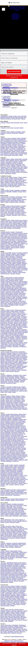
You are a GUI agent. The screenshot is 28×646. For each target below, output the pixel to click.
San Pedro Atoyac (4, 450)
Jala (4, 389)
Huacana (7, 358)
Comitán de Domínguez (5, 144)
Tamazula (8, 215)
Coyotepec (2, 319)
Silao (5, 228)
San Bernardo (11, 212)
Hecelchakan (15, 133)
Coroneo (20, 221)
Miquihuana (21, 554)
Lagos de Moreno (16, 291)
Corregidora (6, 491)
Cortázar (25, 221)
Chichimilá (17, 612)
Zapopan (6, 304)
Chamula (10, 143)
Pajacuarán (20, 364)
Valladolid (10, 621)
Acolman (8, 310)
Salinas (2, 510)
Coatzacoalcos (8, 592)
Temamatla (17, 336)
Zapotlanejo (7, 306)
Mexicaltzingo (8, 327)
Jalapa (20, 544)
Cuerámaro (2, 222)
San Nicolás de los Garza (18, 407)
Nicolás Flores (3, 265)
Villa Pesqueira (3, 539)
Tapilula (16, 153)
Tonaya (23, 301)
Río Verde (24, 509)
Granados (2, 531)
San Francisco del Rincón (6, 226)
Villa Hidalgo (15, 515)
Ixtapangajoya (21, 147)
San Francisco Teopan (12, 437)
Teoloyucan (6, 338)
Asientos (10, 116)
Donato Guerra (23, 319)
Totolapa (21, 153)
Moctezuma (14, 509)
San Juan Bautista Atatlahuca (18, 442)
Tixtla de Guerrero (15, 247)
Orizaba (18, 599)
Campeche (12, 131)
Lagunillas (15, 508)
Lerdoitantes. (18, 208)
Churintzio (18, 355)
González (7, 553)
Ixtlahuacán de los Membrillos (10, 289)
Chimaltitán (24, 282)
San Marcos (18, 297)
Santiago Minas (9, 459)
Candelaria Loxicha (16, 418)
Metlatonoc (20, 245)
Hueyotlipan (15, 566)
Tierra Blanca (23, 603)
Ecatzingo (7, 320)
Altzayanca (3, 562)
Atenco (18, 312)
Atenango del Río (13, 234)
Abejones (3, 414)
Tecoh (5, 620)
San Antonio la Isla (23, 331)
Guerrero (9, 167)
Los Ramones (8, 405)
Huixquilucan (3, 321)
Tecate (21, 122)
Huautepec (2, 426)
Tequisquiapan (16, 495)
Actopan (14, 252)
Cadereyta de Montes (21, 489)
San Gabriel (8, 295)
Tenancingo (18, 337)
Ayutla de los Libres (22, 236)
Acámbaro (7, 220)
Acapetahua (13, 138)
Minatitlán (14, 191)
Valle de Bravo (4, 344)
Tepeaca (25, 483)
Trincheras (17, 538)
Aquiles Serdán (18, 159)
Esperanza (2, 470)
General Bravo (17, 400)
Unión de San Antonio (14, 302)
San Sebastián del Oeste (21, 298)
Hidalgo (20, 180)
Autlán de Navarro (23, 281)
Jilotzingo (2, 324)
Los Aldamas (22, 403)
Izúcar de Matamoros (13, 475)
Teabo (1, 620)
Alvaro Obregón (4, 196)
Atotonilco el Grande (20, 255)
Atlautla (19, 314)
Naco (20, 532)
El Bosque (14, 144)
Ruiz (18, 389)
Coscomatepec (21, 592)
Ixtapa (15, 147)
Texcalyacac (15, 340)
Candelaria (18, 131)
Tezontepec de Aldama (17, 271)
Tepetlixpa (18, 338)
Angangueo (3, 353)
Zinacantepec (16, 346)
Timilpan (15, 341)
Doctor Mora (9, 222)
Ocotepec (11, 150)
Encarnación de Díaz (19, 285)
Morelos (18, 169)
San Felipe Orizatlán (16, 268)
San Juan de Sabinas (12, 185)
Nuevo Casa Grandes (10, 170)
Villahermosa (18, 547)
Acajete (2, 465)
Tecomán (20, 191)
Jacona (20, 359)
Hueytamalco (10, 474)
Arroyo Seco (13, 489)
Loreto (11, 127)
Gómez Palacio (15, 207)
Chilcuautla (3, 258)
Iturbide (8, 403)
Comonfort (15, 221)
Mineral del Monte (10, 264)
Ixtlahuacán (3, 191)
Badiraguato (8, 519)
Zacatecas (19, 633)
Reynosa (7, 557)
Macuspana (11, 545)
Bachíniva (2, 160)
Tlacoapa (22, 247)
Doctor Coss (17, 398)
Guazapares (3, 167)
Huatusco (18, 594)
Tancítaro (8, 370)
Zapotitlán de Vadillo (13, 304)
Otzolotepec (24, 329)
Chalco (18, 315)
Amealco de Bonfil (5, 489)
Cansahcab (13, 610)
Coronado (2, 163)
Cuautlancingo (20, 469)
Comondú (3, 127)
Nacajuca (17, 545)
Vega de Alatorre (16, 604)
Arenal (6, 280)
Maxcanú (13, 616)
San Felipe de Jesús (21, 535)
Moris (22, 169)
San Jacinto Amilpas (5, 440)
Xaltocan (16, 580)
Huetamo (24, 358)
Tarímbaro (13, 370)
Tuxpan (6, 302)
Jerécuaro (7, 224)
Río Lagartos (23, 617)
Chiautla (12, 316)
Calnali (2, 256)
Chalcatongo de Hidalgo (5, 419)
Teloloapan (7, 247)
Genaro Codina (22, 626)
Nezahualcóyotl (4, 328)
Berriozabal (22, 142)
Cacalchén (2, 610)
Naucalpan (19, 327)
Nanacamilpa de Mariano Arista (7, 570)
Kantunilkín (7, 500)
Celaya (10, 221)
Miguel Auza (8, 630)
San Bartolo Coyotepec (9, 431)
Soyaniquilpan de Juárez (17, 334)
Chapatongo (12, 256)
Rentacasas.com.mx (8, 640)
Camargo (2, 161)
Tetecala (2, 380)
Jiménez (24, 180)
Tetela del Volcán (9, 380)
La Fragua (20, 475)
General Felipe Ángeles (11, 470)
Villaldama (24, 409)
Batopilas (12, 160)
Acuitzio (3, 351)
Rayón (16, 331)
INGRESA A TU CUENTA (14, 0)
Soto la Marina (19, 557)
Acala (8, 138)
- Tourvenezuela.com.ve (21, 642)
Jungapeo (21, 360)
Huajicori (19, 388)
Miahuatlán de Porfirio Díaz (13, 427)
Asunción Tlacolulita (9, 416)
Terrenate (14, 579)
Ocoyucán (17, 476)
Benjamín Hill (20, 527)
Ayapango (2, 315)
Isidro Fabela (10, 321)
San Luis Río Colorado (5, 536)
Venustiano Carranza (14, 202)
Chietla (2, 469)
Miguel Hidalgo (14, 200)
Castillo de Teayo (15, 590)
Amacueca (2, 278)
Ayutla (6, 282)
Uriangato (9, 228)
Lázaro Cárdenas (8, 362)
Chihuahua (15, 161)
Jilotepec (25, 323)
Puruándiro (12, 367)
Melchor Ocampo (22, 325)
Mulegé (21, 127)
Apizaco (24, 562)
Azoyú (2, 237)
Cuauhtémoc (8, 163)
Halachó (6, 614)
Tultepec (21, 342)
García (11, 400)
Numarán (10, 364)
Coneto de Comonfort (15, 206)
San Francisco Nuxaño (15, 435)
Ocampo (13, 182)
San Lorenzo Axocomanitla (17, 573)
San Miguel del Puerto (12, 445)
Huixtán (7, 147)
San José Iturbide (17, 226)
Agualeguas (8, 396)
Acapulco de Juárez (5, 232)
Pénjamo (20, 224)
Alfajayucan (8, 254)
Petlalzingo (2, 478)
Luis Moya (23, 629)
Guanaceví (7, 208)
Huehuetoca (17, 320)
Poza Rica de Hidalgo (19, 600)
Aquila (14, 353)
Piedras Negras (19, 182)
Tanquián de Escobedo (14, 514)
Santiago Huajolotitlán (14, 458)
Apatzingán (9, 353)
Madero (20, 362)
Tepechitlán (10, 631)
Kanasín (2, 616)
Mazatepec (17, 377)
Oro (6, 211)
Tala (11, 299)
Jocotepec (2, 291)
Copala (2, 239)
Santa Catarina (13, 409)
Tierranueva (23, 514)
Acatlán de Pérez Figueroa (12, 414)
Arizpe (17, 526)
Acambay (3, 310)
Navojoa (6, 534)
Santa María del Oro (5, 299)
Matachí (8, 169)
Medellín (12, 596)
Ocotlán (2, 293)
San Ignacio (12, 522)
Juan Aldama (9, 629)
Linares (16, 403)
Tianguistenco (9, 341)
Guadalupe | (14, 87)
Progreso (25, 182)
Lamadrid (6, 181)
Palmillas (2, 557)
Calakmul (3, 131)
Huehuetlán (9, 508)
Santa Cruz (12, 538)
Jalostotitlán (3, 290)
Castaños (24, 177)
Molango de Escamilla (20, 264)
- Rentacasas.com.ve (18, 640)
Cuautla (2, 285)
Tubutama (23, 538)
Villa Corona (23, 302)
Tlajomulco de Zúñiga (5, 301)
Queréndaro (18, 367)
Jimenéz (25, 167)
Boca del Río (23, 588)
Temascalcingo (3, 337)
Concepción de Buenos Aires (20, 284)
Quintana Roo (16, 617)
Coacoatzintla (22, 591)
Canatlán (3, 206)
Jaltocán (23, 262)
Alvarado (18, 587)
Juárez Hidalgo (3, 263)
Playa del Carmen (20, 500)
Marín (13, 405)
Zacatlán (22, 484)
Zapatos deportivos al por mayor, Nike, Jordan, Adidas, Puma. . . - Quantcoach (14, 92)
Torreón (6, 186)
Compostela (8, 388)
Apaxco (14, 312)
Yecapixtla (2, 383)
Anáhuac (18, 396)
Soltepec (8, 483)
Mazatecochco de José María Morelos (14, 569)
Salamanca (6, 225)
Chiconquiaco (3, 591)
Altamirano (23, 138)
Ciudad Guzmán (4, 284)
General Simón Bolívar (5, 207)
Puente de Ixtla (8, 379)
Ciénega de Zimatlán (5, 420)
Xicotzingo (21, 580)
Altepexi (7, 466)
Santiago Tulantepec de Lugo (7, 269)
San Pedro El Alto (11, 452)
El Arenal (20, 258)
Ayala (20, 375)
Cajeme (6, 528)
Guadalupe (13, 165)
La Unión (6, 245)
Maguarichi (20, 168)
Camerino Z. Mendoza (5, 590)
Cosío (19, 116)
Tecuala (2, 392)
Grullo (13, 286)
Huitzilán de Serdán (18, 474)
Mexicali (8, 122)
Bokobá (17, 609)
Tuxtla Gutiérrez (7, 155)
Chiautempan (23, 564)
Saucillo (14, 173)
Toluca (11, 342)
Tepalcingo (24, 379)
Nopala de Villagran (12, 265)
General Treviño (16, 401)
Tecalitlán (15, 299)
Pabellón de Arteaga (5, 117)
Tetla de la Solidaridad (22, 579)
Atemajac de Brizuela (14, 280)
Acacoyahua (4, 138)
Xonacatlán (21, 345)
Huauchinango (3, 472)
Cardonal (6, 256)
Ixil (23, 614)
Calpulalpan (17, 564)
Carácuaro (9, 354)
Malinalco (15, 325)
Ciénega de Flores (9, 398)
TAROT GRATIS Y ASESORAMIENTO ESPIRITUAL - (14, 104)
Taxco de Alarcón (15, 246)
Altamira (7, 551)
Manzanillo (9, 191)
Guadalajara (3, 288)
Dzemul (22, 613)
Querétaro (21, 493)
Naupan (12, 476)
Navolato (2, 522)
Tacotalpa (2, 547)
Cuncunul (17, 613)
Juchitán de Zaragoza (20, 426)
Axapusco (24, 314)
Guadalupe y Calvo (20, 165)
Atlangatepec (3, 564)
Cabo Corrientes (12, 282)
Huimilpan (2, 492)
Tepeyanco (8, 579)
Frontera (2, 180)
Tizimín (20, 620)
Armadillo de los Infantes (17, 504)
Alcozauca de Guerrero (17, 233)
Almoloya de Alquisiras (20, 310)
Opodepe (20, 534)
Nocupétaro (12, 363)
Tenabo (2, 134)
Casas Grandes (8, 161)
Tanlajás (6, 514)
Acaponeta (3, 387)
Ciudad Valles (9, 506)
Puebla (7, 478)
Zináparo (12, 371)
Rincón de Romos (19, 117)
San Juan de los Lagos (17, 295)
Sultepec (2, 336)
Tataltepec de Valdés (22, 459)
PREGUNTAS (15, 14)
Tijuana (25, 122)
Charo (18, 354)
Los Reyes (15, 362)
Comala (11, 190)
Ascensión (24, 159)
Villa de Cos (22, 631)
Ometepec (8, 246)
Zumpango (2, 347)
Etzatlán (2, 286)
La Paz (7, 127)
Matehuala (20, 508)
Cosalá (16, 519)
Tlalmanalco (20, 341)
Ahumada (3, 159)
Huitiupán (2, 147)
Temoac (19, 379)
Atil (20, 526)
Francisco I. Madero (18, 178)
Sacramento (10, 183)
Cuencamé (23, 206)
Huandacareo (13, 358)
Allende (12, 159)
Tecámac (7, 336)
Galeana (12, 164)
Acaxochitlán (8, 252)
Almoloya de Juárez (4, 311)
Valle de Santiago (16, 228)
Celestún (25, 610)
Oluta (10, 599)
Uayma (2, 621)
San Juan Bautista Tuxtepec (6, 444)
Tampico (25, 557)
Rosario (7, 172)
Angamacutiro (21, 351)
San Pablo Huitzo (17, 448)
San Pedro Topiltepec (15, 453)
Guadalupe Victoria (4, 471)
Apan (18, 254)
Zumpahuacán (23, 346)
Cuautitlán (8, 319)
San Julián (13, 297)
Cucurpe (16, 528)
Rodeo (5, 212)
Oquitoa (24, 534)
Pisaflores (2, 267)
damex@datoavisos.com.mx (17, 636)
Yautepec (22, 381)
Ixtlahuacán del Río (22, 289)
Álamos (13, 526)
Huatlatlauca (20, 471)
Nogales (11, 534)
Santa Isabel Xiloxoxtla (5, 578)
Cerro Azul (22, 590)
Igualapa (10, 243)
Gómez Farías (18, 164)
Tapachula (11, 153)
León (11, 224)
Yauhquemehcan (4, 582)
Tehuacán (20, 483)
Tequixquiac (3, 340)
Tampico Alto (16, 601)
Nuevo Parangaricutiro (21, 363)
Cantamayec (19, 610)
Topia (19, 215)
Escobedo (11, 178)
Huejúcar (16, 288)
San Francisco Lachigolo (17, 433)
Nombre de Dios (13, 209)
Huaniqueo (19, 358)
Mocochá (22, 616)
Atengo (21, 280)
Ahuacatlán (9, 387)
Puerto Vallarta (22, 293)
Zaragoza (17, 186)
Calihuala (9, 418)
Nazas (7, 209)
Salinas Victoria (8, 407)
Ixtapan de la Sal (23, 321)
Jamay (8, 290)
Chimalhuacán (3, 318)
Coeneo (2, 357)
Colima (7, 190)
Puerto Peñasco (8, 535)
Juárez (6, 148)
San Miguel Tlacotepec (10, 446)
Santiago (20, 409)
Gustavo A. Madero (11, 199)
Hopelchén (21, 133)
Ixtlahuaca (10, 323)
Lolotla (9, 263)
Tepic (6, 392)
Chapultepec (6, 316)
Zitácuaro (17, 371)
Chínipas (21, 161)
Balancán (3, 543)
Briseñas (25, 353)
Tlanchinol (14, 272)
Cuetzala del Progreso (22, 241)
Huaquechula (13, 471)
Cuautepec (14, 241)
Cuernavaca (3, 376)
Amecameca (8, 312)
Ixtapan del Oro (4, 323)
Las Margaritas (19, 148)
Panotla (22, 570)
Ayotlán (2, 282)
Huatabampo (19, 531)
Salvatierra (12, 225)
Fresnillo (16, 626)
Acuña (6, 177)
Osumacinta (3, 151)
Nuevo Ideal (20, 209)
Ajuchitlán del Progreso (5, 233)
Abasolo (3, 177)
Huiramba (2, 359)
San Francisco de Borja (15, 172)
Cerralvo (2, 398)
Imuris (24, 531)
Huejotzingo (3, 474)
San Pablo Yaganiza (11, 449)
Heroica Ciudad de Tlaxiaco (16, 424)
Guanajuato (23, 222)
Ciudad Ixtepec (14, 420)
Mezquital (2, 209)
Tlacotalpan (3, 604)
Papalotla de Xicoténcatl (5, 571)
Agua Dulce (23, 586)
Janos (21, 167)
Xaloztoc (11, 580)
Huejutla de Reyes (20, 260)
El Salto (12, 285)
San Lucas (12, 368)
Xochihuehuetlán (4, 249)
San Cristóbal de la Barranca (11, 294)
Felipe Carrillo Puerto (20, 498)
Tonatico (16, 342)
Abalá (2, 609)
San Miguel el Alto (10, 298)
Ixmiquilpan (9, 262)
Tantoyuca (22, 601)
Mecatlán (7, 596)
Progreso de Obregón (10, 267)
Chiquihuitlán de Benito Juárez (19, 419)
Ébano (14, 506)
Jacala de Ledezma (16, 262)
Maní (9, 616)
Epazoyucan (3, 259)
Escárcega (9, 133)
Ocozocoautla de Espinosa (20, 150)
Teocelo (8, 603)
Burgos (20, 551)
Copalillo (6, 239)
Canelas (7, 206)
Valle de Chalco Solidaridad (14, 344)
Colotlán (11, 284)
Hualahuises (3, 403)
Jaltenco (20, 323)
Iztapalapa (24, 199)
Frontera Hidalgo (21, 146)
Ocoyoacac (3, 329)
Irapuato (2, 224)
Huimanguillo (14, 544)
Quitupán (2, 294)
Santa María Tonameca (16, 457)
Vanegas (2, 515)
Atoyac (16, 281)
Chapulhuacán (19, 256)
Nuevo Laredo (3, 556)
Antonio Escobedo (19, 278)
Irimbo (13, 359)
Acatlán (2, 252)
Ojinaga (17, 170)
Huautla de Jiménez (10, 426)
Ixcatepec (23, 594)
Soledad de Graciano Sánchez (7, 513)
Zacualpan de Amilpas (11, 383)
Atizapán (22, 312)
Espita (1, 614)
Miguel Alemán (14, 554)
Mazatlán (19, 521)
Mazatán (6, 150)
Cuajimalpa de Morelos (16, 198)
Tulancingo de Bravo (5, 273)
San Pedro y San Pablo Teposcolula (13, 454)
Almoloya (14, 254)
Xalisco (14, 392)
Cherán (2, 355)
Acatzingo (16, 465)
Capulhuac (13, 315)
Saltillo (15, 183)
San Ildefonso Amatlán (10, 439)
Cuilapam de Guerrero (10, 422)
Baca (13, 609)
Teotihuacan (12, 338)
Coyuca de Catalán (20, 239)
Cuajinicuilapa (3, 241)
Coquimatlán (17, 190)
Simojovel (6, 153)
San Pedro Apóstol (21, 449)
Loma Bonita (3, 427)
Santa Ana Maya (19, 368)
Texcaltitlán (9, 340)
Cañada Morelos (8, 467)
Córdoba (15, 592)
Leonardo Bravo (13, 245)
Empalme (25, 528)
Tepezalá (23, 118)
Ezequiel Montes (20, 491)
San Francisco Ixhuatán (16, 432)
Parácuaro (14, 366)
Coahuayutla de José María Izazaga (15, 238)
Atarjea (6, 221)
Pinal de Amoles (15, 493)
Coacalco (10, 318)
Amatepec (2, 312)
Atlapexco (2, 255)
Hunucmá (19, 614)
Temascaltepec (11, 337)
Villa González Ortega (5, 633)
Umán (6, 621)
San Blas (22, 389)
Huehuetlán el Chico (18, 472)
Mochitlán (2, 246)
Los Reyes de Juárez (5, 476)
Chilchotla (14, 469)
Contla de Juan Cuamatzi (6, 565)
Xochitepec (16, 381)
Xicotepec (17, 484)
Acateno (7, 465)
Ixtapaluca (16, 321)
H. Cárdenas (8, 544)
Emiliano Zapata (10, 376)
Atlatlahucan (9, 375)
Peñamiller (8, 493)
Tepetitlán (8, 271)
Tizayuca (10, 272)
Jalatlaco (16, 323)
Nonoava (2, 170)
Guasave (15, 521)
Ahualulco (3, 504)
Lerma (5, 325)
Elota (5, 521)
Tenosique (11, 547)
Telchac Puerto (11, 620)
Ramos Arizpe (4, 183)
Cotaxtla (2, 594)
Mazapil (2, 630)
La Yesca (7, 389)
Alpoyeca (25, 233)
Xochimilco (22, 202)
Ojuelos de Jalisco (9, 293)
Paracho (9, 366)
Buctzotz (21, 609)
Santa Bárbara (8, 173)
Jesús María (23, 116)
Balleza (7, 160)
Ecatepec (2, 320)
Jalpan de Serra (9, 492)
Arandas (2, 280)
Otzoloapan (17, 329)
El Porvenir (20, 144)
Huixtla (12, 147)
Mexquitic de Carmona (5, 509)
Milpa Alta (21, 200)
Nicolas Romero (12, 328)
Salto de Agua (14, 152)
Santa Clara (3, 215)
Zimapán (18, 273)
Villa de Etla (15, 461)
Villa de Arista (8, 515)
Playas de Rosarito (15, 122)
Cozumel (12, 498)
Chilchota (7, 355)
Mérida (18, 616)
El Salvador (10, 626)
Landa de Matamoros (18, 492)
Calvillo (15, 116)
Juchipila (15, 629)
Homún (14, 614)
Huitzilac (17, 376)
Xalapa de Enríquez (4, 605)
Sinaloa (17, 522)
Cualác (9, 241)
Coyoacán (8, 198)
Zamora (7, 371)
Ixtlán (17, 359)
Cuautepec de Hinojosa (11, 258)
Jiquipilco (8, 324)
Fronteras (8, 530)
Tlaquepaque (14, 301)
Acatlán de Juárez (9, 277)
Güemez (2, 554)
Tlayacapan (10, 381)
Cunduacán (14, 543)
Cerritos (11, 505)
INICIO (15, 13)
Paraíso (21, 545)
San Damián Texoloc (17, 571)
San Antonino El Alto (12, 429)
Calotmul (8, 610)
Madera (15, 168)
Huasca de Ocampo (21, 259)
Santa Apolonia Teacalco (14, 575)
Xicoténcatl (10, 558)
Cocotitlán (24, 318)
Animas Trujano (22, 414)
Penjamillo (24, 366)
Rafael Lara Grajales (14, 478)
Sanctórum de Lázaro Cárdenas (16, 574)
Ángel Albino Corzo (8, 140)
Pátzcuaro (19, 366)
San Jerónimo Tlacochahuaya (18, 441)
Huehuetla (13, 260)
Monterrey (14, 406)
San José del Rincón (17, 332)
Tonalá (19, 301)
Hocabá (10, 614)
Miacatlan (23, 377)
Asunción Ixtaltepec (4, 415)
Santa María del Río (19, 511)
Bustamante (8, 397)
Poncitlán (16, 293)
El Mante (2, 553)
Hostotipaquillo (10, 288)
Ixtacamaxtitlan (3, 475)
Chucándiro (12, 355)
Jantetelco (22, 376)
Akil (10, 609)
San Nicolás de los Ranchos (16, 480)
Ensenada (3, 122)
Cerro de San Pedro (18, 505)
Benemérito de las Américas (12, 142)
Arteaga (15, 177)
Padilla (21, 556)
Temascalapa (23, 336)
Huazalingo (7, 260)
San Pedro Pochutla (4, 453)
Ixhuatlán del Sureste (5, 595)
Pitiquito (2, 535)
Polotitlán (12, 331)
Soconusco (10, 601)
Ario (17, 353)
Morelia (2, 363)
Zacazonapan (3, 346)
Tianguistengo (3, 272)
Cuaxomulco (15, 565)
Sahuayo (23, 367)
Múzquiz (2, 182)
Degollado (7, 285)
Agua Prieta (8, 526)
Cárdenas (2, 505)
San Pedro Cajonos (13, 450)
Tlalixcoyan (9, 604)
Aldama (18, 138)
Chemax (12, 612)
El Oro (12, 320)
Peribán (2, 367)
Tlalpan (6, 202)
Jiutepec (2, 377)
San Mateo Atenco (13, 333)
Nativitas (18, 570)
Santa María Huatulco (23, 456)
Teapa (7, 547)
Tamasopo (17, 513)
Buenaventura (23, 160)
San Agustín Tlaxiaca (21, 267)
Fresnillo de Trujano (10, 423)
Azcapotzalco (12, 196)
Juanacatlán (8, 291)
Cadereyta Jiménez (16, 397)
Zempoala (13, 273)
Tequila (20, 299)
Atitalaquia (22, 254)
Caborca (2, 528)
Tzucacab (24, 620)
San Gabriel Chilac (9, 479)
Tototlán (2, 302)
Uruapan (19, 370)
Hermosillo (13, 531)
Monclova (17, 181)
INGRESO (15, 17)
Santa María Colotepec (12, 456)
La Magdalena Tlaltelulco (16, 567)
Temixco (15, 379)
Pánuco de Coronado (16, 211)
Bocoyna (17, 160)
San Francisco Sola (15, 436)
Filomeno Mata (8, 594)
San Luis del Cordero (19, 213)
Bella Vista (2, 142)
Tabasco (5, 631)
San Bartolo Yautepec (20, 431)
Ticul (16, 620)
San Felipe (2, 618)
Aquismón (8, 504)
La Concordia (12, 148)
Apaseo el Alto (18, 220)
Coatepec (2, 592)
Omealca (14, 599)
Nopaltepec (19, 328)
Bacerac (14, 527)
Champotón (3, 133)
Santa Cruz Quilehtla (10, 577)
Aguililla (7, 351)
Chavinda (23, 354)
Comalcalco (8, 543)
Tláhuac (2, 202)
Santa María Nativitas (6, 457)
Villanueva (13, 633)
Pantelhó (14, 151)
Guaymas (8, 531)
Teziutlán (2, 484)
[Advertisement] (14, 35)
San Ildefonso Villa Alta (22, 439)
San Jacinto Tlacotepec (16, 440)
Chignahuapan (7, 469)
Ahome (2, 519)
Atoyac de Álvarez (12, 236)
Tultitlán (25, 342)
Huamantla (9, 566)
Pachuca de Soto (21, 265)
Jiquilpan (2, 360)
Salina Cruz (17, 428)
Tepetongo (16, 631)
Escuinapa (9, 521)
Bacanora (10, 527)
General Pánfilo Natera (17, 627)
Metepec (14, 263)
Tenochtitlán (3, 603)
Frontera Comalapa (12, 146)
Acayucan (7, 586)
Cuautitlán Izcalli (15, 319)
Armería (3, 190)
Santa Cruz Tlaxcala (20, 577)
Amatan (2, 139)
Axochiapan (15, 375)
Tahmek (22, 618)
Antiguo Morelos (14, 551)
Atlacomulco (14, 314)
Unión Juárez (15, 155)
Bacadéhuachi (3, 527)
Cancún (2, 498)
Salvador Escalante (4, 368)
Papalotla (7, 331)
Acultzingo (17, 586)
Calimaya (8, 315)
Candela (20, 177)
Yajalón (20, 155)
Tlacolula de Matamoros (6, 461)
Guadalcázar (3, 508)
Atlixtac (6, 236)
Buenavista (3, 354)
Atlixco (15, 466)
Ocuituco (2, 379)
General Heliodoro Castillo (7, 242)
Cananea (11, 528)
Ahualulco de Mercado (18, 277)
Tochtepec (11, 484)
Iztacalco (19, 199)
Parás (19, 406)
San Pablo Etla (8, 448)
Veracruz (23, 604)
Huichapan (2, 262)
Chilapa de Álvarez (15, 237)
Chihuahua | (7, 87)
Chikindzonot (7, 613)
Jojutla (6, 377)
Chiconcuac (24, 316)
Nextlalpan (25, 327)
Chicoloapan (17, 316)
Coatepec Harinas (17, 318)
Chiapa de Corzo (16, 143)
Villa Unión (11, 186)
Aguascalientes (4, 116)
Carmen (23, 131)
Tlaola (6, 484)
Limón (22, 291)
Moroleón (15, 224)
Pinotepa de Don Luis (9, 428)
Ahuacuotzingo (18, 232)
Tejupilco (12, 336)
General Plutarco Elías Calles (17, 530)
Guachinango (19, 286)
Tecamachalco (14, 483)
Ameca (12, 278)
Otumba (12, 329)
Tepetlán (13, 603)
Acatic (2, 277)
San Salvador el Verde (13, 482)
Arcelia (6, 234)
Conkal (13, 613)
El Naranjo (19, 506)
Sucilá (18, 618)
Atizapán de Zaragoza (5, 314)
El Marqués (13, 491)
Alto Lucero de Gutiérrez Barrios (7, 587)
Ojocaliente (18, 630)
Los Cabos (16, 127)
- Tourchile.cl (13, 642)
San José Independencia (5, 442)
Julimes (6, 168)
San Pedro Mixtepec (20, 452)
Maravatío (25, 362)
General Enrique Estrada (6, 627)
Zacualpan (9, 346)
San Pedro (20, 185)
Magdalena (9, 532)
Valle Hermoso (3, 558)
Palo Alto (12, 117)
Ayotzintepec (3, 418)
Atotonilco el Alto (10, 281)
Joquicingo (18, 324)
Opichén (6, 617)
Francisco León (3, 146)
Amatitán (8, 278)
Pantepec (18, 151)
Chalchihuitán (3, 143)
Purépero (7, 367)
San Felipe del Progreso (6, 332)
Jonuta (6, 545)
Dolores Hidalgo (16, 222)
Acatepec (12, 232)
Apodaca (23, 396)
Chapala (19, 282)
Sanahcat (8, 618)
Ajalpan (2, 466)
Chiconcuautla (20, 467)
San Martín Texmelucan (19, 479)
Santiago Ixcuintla (23, 390)
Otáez (9, 211)
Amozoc (11, 466)
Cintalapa (23, 143)
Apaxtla (2, 234)
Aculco (12, 310)
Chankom (2, 612)
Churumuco (24, 355)
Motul (1, 617)
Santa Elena (13, 618)
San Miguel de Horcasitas (17, 536)
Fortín (14, 594)
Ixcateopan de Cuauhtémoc (18, 243)
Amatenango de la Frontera (11, 139)
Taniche (15, 459)
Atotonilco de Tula (10, 255)
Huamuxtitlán (17, 242)
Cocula (25, 238)
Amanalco (21, 311)
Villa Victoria (15, 345)
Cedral (6, 505)
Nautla (1, 599)
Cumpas (20, 528)
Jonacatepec (11, 377)
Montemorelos (8, 406)
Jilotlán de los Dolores (21, 290)
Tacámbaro (2, 370)
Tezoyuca (2, 341)
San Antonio (7, 510)
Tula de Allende (21, 272)
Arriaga (15, 140)
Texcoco (21, 340)
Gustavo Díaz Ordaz (20, 553)
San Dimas (17, 212)
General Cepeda (8, 180)
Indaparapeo (8, 359)
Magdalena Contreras (5, 200)
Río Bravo (12, 557)
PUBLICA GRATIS (15, 16)
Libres (25, 475)
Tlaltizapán (22, 380)
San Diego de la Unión (21, 225)
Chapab (7, 612)
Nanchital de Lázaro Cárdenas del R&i (15, 597)
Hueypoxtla (23, 320)
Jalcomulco (13, 595)
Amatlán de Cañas (16, 387)
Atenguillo (2, 281)
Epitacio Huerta (8, 357)
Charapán (14, 354)
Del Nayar (14, 388)
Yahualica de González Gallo (14, 303)
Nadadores (7, 182)
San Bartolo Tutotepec (5, 268)
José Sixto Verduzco (10, 360)
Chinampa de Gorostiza (13, 591)
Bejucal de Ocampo (22, 140)
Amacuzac (3, 375)
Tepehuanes (14, 215)
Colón (1, 491)
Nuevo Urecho (3, 364)
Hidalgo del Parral (15, 167)
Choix (12, 519)
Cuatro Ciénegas (4, 178)
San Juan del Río (10, 213)
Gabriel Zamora (23, 357)
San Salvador (24, 268)
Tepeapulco (17, 269)
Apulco (2, 625)
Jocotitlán (13, 324)
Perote (12, 600)
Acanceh (6, 609)
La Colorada (3, 532)
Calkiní (7, 131)
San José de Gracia (16, 118)
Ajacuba (3, 254)
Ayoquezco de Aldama (20, 416)
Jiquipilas (2, 148)
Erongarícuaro (16, 357)
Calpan (2, 467)
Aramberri (2, 397)
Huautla (2, 260)
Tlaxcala (2, 580)
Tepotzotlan (24, 338)
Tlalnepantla (16, 380)
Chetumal (7, 498)
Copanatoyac (12, 239)
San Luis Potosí (14, 510)
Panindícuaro (3, 366)
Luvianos (10, 325)
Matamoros (13, 169)
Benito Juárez (19, 196)
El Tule (8, 164)
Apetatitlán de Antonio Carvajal (14, 562)
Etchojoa (3, 530)
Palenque (9, 151)
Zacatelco (11, 582)
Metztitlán (19, 263)
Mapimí (23, 208)
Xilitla (20, 515)
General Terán (9, 401)
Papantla (8, 600)
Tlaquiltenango (3, 381)
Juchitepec (24, 324)
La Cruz (10, 168)
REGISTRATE (14, 4)
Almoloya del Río (14, 311)
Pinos (23, 630)
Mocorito (24, 521)
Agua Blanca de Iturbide (22, 252)
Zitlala (10, 249)
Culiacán (21, 519)
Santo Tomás (8, 334)
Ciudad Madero (15, 552)
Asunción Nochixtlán (15, 415)
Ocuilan (8, 329)
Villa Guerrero (3, 303)
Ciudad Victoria (23, 552)
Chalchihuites (15, 625)
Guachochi (7, 165)
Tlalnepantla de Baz (4, 342)
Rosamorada (13, 389)
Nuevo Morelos (11, 556)
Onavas (15, 534)
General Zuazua (9, 402)
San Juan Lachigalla (18, 444)
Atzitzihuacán (21, 466)
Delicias (14, 163)
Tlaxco (6, 580)
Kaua (6, 616)
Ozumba (2, 331)
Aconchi (3, 526)
